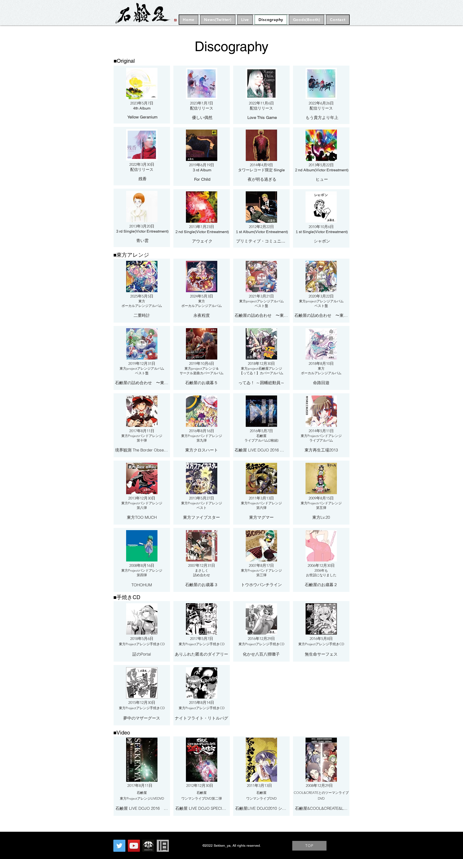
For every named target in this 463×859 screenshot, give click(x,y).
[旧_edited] (163, 846)
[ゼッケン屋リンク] (148, 846)
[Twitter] (119, 846)
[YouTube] (134, 846)
